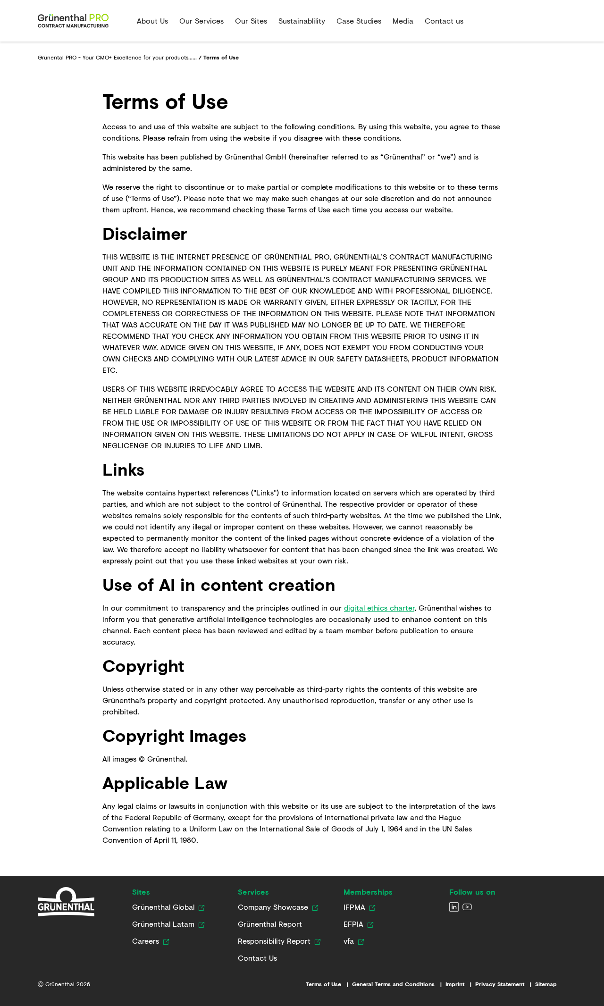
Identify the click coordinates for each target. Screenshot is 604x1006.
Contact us (444, 20)
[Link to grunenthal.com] (66, 901)
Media (403, 20)
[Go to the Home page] (83, 20)
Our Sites (251, 20)
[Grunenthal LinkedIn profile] (454, 907)
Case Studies (358, 20)
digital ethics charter (379, 607)
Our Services (201, 20)
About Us (152, 20)
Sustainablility (301, 20)
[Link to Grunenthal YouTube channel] (467, 907)
